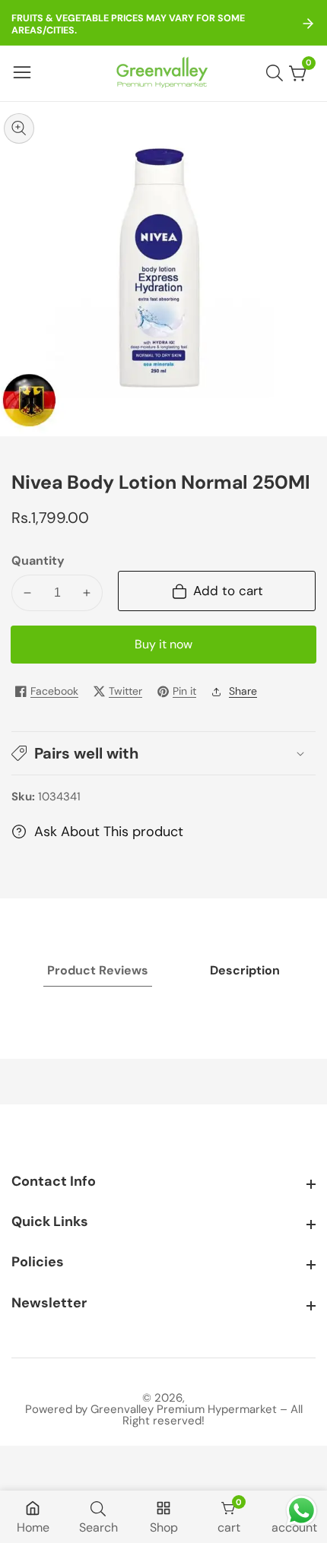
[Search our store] (277, 73)
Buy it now (163, 644)
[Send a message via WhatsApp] (301, 1511)
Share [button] (243, 691)
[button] (163, 753)
